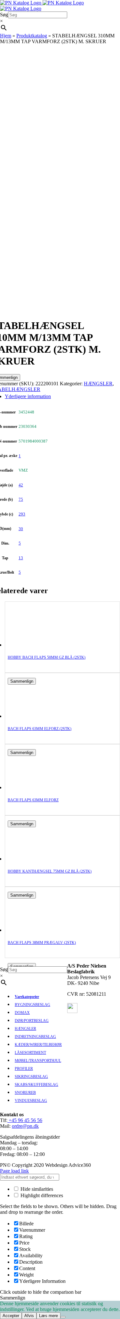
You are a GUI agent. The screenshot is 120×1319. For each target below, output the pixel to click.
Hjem (5, 35)
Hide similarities (36, 1189)
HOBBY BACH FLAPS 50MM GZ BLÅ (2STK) (46, 657)
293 (22, 514)
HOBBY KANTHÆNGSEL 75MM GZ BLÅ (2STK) (50, 871)
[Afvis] (63, 1317)
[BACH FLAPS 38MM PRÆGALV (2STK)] (33, 930)
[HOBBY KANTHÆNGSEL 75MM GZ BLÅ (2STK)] (33, 858)
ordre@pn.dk (25, 1126)
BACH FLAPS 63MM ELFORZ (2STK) (39, 728)
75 (21, 499)
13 (21, 557)
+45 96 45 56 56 (24, 1120)
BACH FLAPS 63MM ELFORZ (33, 800)
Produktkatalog (31, 35)
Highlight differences (41, 1195)
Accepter (11, 1315)
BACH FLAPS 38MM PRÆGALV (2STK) (42, 942)
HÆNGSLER (98, 383)
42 (21, 485)
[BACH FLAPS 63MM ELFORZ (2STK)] (33, 716)
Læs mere (48, 1315)
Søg (4, 14)
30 (21, 528)
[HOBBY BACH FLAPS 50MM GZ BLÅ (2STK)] (33, 645)
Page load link (14, 1171)
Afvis (29, 1315)
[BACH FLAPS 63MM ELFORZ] (33, 787)
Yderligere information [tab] (28, 396)
